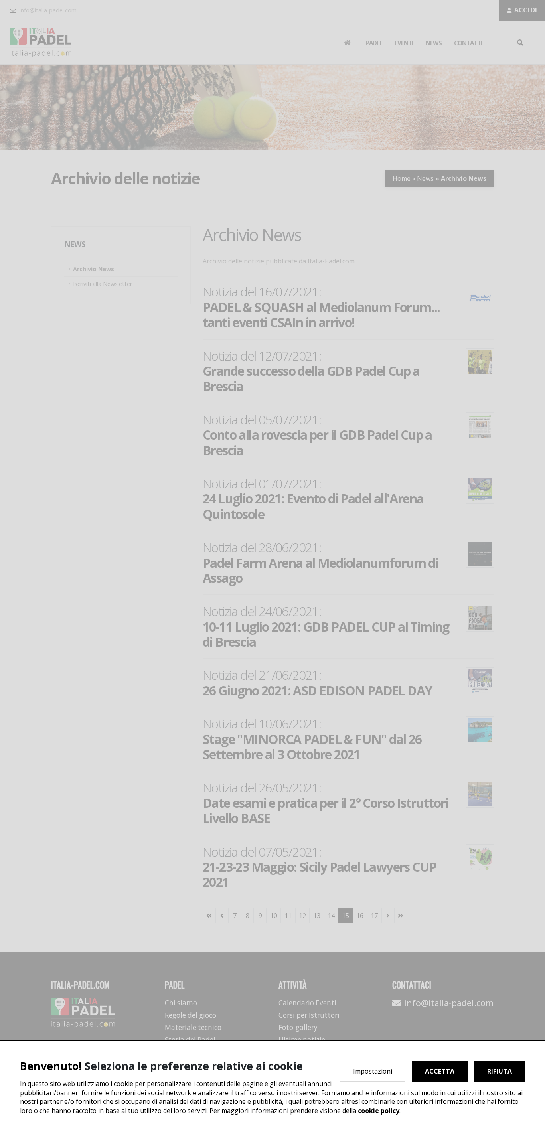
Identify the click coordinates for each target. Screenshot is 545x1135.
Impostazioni (372, 1071)
